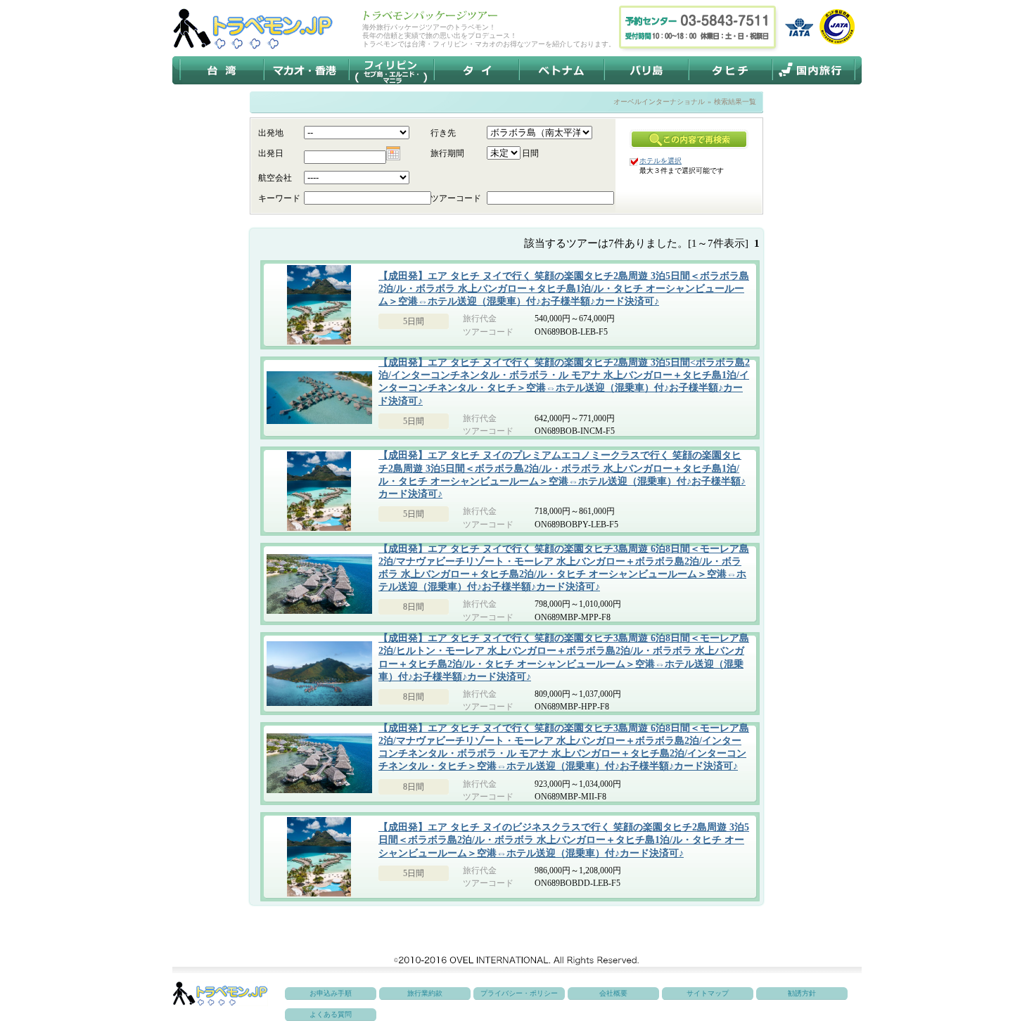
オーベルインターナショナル (659, 101)
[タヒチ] (730, 70)
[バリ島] (647, 70)
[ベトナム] (562, 70)
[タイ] (476, 70)
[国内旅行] (812, 70)
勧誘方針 (802, 993)
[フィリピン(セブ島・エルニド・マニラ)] (391, 70)
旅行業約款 (424, 993)
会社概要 (613, 993)
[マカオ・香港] (306, 70)
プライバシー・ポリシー (519, 993)
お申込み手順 (330, 993)
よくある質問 (330, 1014)
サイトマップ (708, 993)
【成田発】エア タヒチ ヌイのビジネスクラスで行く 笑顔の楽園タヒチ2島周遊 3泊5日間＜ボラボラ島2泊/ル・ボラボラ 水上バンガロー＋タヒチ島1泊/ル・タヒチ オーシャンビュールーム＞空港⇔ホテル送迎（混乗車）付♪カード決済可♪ (563, 840)
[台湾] (222, 70)
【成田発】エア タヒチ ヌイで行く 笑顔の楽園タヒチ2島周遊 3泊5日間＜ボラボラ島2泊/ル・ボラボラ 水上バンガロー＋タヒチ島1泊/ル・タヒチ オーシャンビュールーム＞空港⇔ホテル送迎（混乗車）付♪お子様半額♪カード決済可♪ (563, 289)
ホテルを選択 (660, 161)
